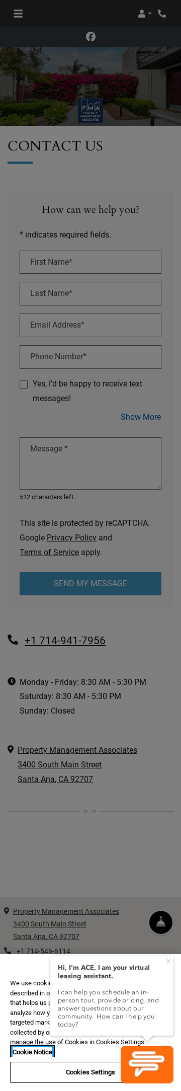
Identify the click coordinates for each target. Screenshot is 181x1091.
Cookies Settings (90, 1072)
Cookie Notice (32, 1052)
